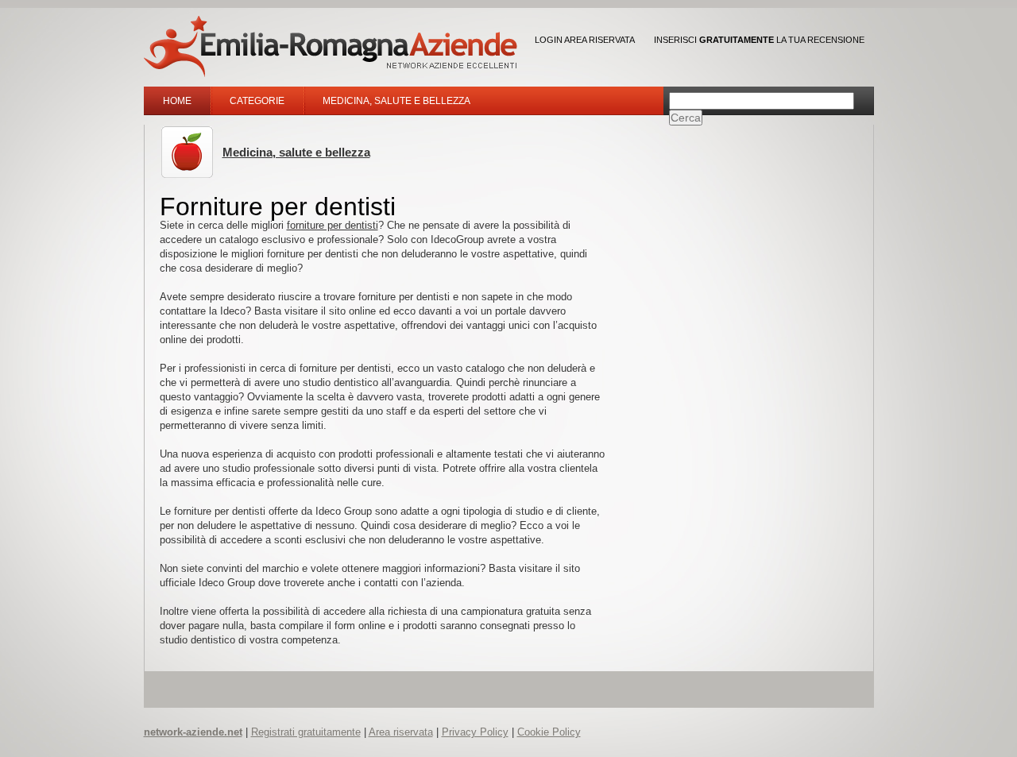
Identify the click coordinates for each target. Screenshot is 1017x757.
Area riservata (401, 732)
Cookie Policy (549, 732)
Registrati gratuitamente (306, 732)
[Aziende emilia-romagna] (330, 46)
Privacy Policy (475, 732)
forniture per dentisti (332, 225)
